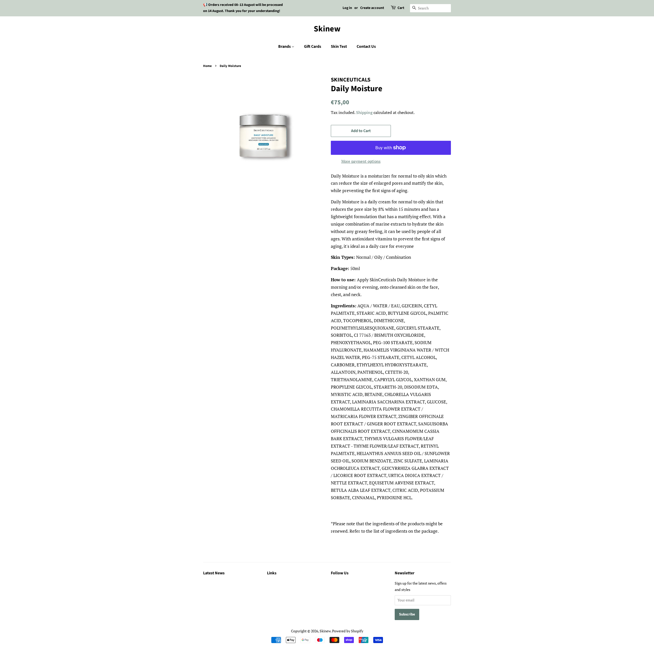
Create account (372, 7)
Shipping (364, 112)
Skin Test (339, 46)
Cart (401, 7)
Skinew (327, 29)
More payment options (361, 161)
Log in (347, 7)
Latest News (214, 573)
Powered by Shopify (347, 630)
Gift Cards (312, 46)
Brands (284, 46)
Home (207, 66)
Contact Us (366, 46)
